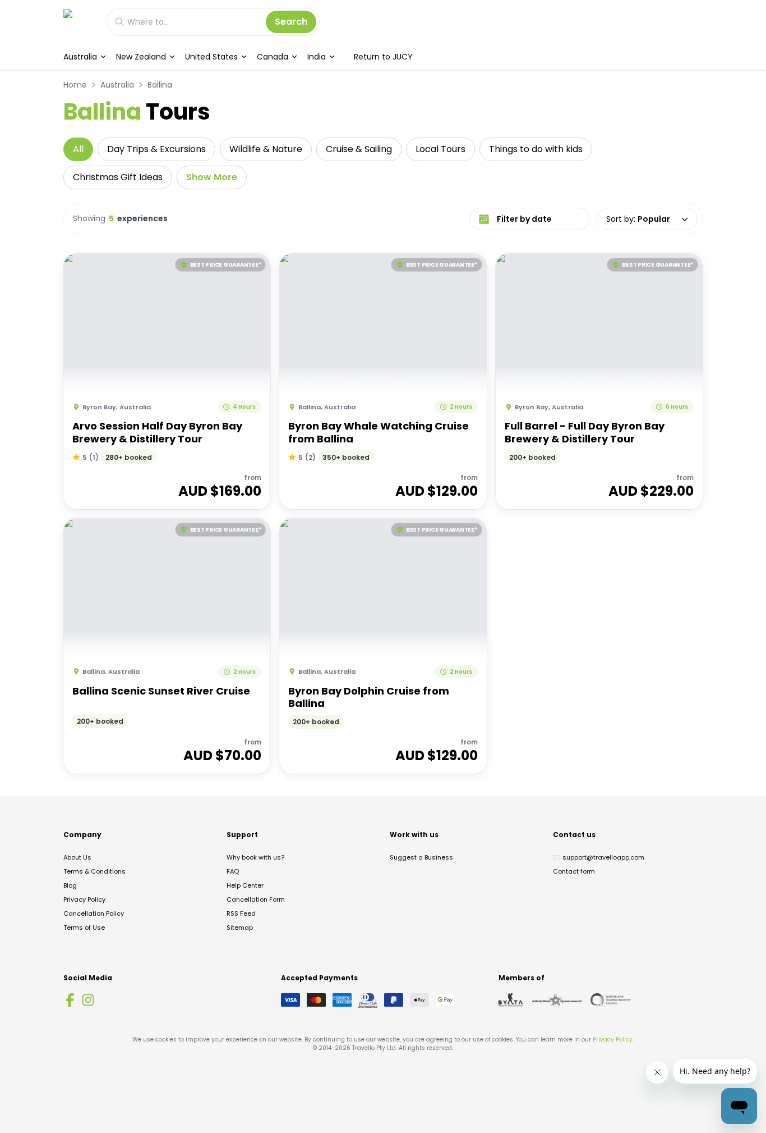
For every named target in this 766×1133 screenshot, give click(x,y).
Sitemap (240, 927)
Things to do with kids (536, 149)
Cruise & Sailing (359, 149)
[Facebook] (70, 1000)
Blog (70, 885)
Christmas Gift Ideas (118, 177)
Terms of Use (84, 927)
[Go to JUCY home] (79, 21)
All (78, 149)
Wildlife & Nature (265, 149)
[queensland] (610, 1000)
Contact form (574, 871)
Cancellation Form (256, 899)
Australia (80, 56)
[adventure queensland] (557, 1000)
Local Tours (440, 149)
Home (75, 84)
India (316, 56)
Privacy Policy (84, 899)
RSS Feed (241, 913)
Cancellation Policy (93, 913)
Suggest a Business (421, 857)
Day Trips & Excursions (156, 149)
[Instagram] (88, 1000)
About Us (77, 857)
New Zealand (141, 56)
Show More (211, 177)
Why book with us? (255, 857)
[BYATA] (511, 1000)
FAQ (233, 871)
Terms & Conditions (94, 871)
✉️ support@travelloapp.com (598, 857)
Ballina (159, 84)
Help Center (245, 885)
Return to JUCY (383, 56)
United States (211, 56)
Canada (272, 56)
